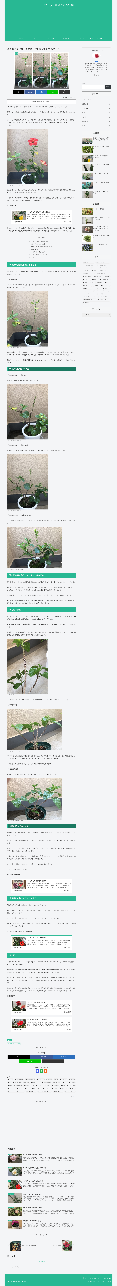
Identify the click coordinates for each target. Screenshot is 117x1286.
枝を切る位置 (34, 249)
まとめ (32, 257)
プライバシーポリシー (96, 1278)
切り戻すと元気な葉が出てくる (40, 241)
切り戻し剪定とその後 (38, 244)
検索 (83, 83)
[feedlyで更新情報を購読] (41, 1071)
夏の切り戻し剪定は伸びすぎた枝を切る (42, 246)
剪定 (19, 1043)
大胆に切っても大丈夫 (38, 252)
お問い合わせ (107, 1278)
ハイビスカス (12, 1043)
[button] (64, 92)
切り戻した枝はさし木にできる (40, 254)
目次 (39, 237)
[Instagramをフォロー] (37, 1071)
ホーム (86, 1278)
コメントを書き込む (41, 1261)
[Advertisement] (58, 23)
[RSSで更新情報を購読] (45, 1071)
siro (96, 61)
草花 (10, 1040)
